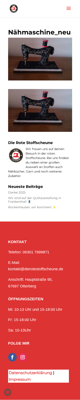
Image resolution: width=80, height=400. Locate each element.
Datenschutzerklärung (30, 372)
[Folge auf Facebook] (12, 357)
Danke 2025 (17, 192)
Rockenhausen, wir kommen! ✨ (32, 207)
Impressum (20, 379)
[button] (7, 392)
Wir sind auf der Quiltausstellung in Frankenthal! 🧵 (34, 200)
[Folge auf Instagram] (22, 357)
